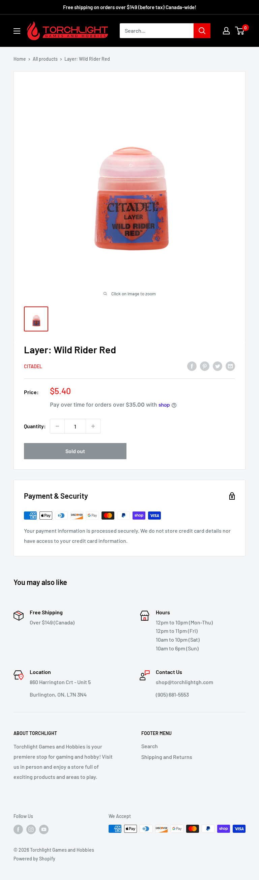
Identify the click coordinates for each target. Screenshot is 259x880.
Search (149, 746)
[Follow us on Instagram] (31, 829)
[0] (240, 31)
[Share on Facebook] (192, 366)
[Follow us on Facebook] (18, 829)
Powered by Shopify (34, 858)
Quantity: (35, 426)
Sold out (75, 451)
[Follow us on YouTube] (44, 829)
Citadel (33, 366)
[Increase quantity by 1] (93, 426)
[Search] (202, 30)
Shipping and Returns (166, 757)
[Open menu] (16, 31)
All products (45, 59)
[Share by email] (230, 366)
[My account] (226, 30)
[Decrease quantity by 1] (57, 426)
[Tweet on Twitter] (217, 366)
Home (19, 59)
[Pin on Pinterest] (204, 366)
